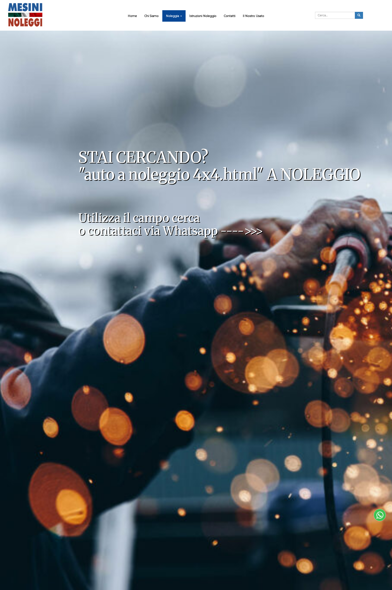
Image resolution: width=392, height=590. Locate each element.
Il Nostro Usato (253, 16)
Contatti (229, 16)
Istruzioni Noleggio (202, 16)
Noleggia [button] (173, 16)
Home (132, 16)
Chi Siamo (151, 16)
